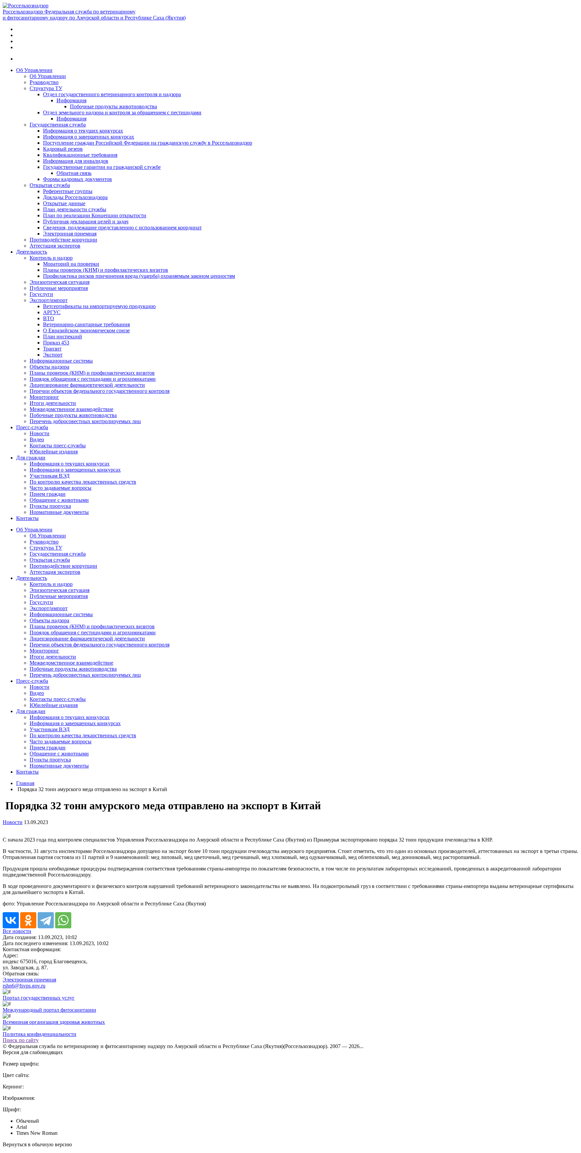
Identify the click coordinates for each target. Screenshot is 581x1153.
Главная (25, 783)
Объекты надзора (49, 367)
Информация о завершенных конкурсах (88, 137)
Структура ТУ (46, 88)
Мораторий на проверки (71, 264)
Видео (37, 439)
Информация (71, 100)
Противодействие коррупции (63, 240)
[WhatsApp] (63, 920)
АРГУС (52, 312)
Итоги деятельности (53, 403)
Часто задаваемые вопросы (60, 488)
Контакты (27, 518)
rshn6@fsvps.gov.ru (24, 986)
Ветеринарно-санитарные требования (86, 324)
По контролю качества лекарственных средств (83, 482)
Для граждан (30, 457)
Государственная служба (58, 124)
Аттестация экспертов (55, 246)
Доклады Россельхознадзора (75, 197)
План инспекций (62, 336)
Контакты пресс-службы (58, 445)
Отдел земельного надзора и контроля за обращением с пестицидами (122, 112)
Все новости (17, 931)
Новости (39, 433)
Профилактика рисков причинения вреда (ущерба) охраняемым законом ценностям (139, 276)
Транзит (52, 348)
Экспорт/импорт (49, 300)
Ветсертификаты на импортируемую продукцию (99, 306)
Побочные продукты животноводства (113, 106)
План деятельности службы (74, 209)
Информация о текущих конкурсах (83, 131)
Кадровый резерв (63, 149)
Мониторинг (44, 397)
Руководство (44, 82)
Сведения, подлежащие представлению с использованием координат (122, 227)
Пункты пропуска (50, 506)
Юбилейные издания (54, 451)
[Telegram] (46, 920)
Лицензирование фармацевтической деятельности (87, 385)
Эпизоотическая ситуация (59, 282)
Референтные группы (67, 191)
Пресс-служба (32, 427)
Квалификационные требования (80, 155)
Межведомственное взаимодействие (71, 409)
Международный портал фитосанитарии (49, 1010)
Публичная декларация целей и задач (85, 221)
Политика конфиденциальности (39, 1034)
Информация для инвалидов (75, 161)
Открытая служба (50, 185)
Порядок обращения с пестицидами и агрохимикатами (93, 379)
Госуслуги (41, 294)
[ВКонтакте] (11, 920)
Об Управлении (34, 70)
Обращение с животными (59, 500)
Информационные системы (61, 361)
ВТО (48, 318)
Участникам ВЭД (50, 476)
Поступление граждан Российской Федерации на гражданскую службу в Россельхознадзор (147, 143)
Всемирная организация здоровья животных (54, 1022)
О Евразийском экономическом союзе (86, 330)
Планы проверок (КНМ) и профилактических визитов (105, 270)
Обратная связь (73, 173)
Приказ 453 (56, 342)
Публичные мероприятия (59, 288)
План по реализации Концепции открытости (94, 215)
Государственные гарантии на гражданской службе (102, 167)
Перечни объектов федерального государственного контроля (99, 391)
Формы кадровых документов (77, 179)
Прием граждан (48, 494)
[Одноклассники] (28, 920)
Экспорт (53, 355)
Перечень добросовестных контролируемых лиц (85, 421)
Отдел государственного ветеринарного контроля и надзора (112, 94)
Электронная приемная (69, 233)
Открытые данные (64, 203)
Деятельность (31, 252)
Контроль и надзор (51, 258)
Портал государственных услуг (39, 998)
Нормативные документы (59, 512)
